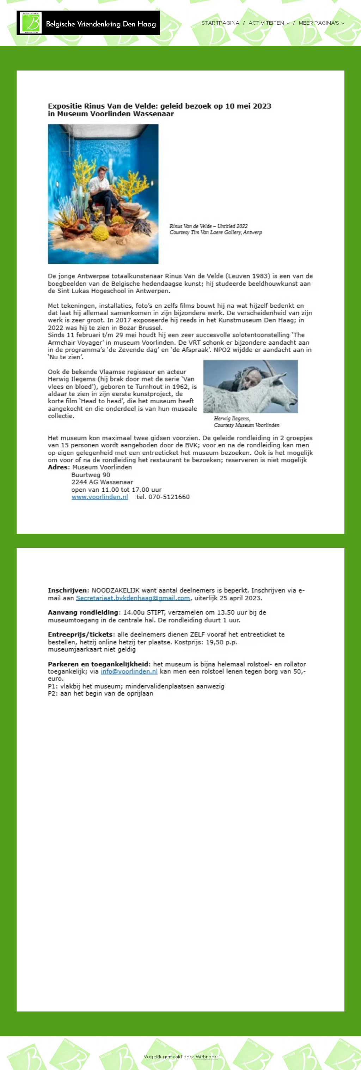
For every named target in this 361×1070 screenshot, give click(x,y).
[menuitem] (222, 23)
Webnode (207, 1057)
